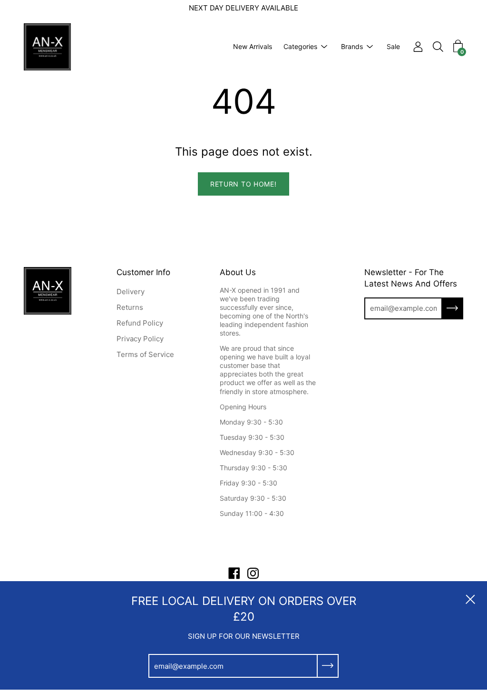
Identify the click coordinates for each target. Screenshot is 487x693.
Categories (300, 46)
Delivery (131, 291)
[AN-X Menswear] (47, 46)
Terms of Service (145, 354)
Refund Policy (140, 322)
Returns (130, 307)
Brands (352, 46)
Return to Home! (243, 184)
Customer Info (143, 272)
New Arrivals (252, 46)
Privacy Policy (140, 338)
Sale (393, 46)
